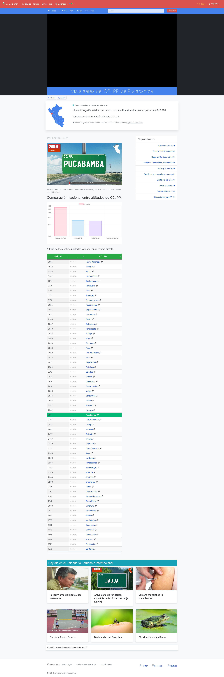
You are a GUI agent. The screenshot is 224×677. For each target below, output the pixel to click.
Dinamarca (90, 381)
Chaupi (89, 424)
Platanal (89, 429)
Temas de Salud (166, 185)
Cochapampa (92, 281)
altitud (58, 256)
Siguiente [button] (61, 98)
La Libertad (63, 11)
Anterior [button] (52, 98)
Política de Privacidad (86, 664)
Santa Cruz (91, 396)
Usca (88, 290)
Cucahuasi (90, 314)
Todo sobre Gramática (163, 151)
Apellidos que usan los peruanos (158, 174)
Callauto (89, 434)
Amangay (90, 295)
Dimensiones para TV (163, 197)
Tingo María (91, 501)
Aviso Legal (66, 664)
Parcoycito (90, 286)
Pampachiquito (92, 300)
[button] (72, 4)
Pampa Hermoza (93, 496)
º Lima (201, 4)
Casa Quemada (92, 448)
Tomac (89, 400)
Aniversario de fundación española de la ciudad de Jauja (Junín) (111, 598)
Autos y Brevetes (165, 168)
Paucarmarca (91, 305)
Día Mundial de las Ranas (152, 637)
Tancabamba (91, 463)
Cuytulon (90, 443)
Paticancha (90, 544)
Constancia (91, 534)
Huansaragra (91, 467)
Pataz (72, 11)
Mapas (53, 11)
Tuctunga (90, 343)
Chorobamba (91, 491)
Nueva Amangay (93, 262)
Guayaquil (90, 530)
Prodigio (89, 539)
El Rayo (89, 333)
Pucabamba (91, 415)
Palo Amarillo (91, 386)
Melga (88, 391)
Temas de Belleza (165, 191)
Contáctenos (106, 664)
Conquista (90, 525)
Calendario (62, 4)
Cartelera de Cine (165, 180)
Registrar (215, 3)
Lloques (89, 410)
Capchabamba (92, 310)
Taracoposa (91, 510)
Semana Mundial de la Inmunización (150, 596)
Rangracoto (91, 329)
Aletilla (89, 515)
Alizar (88, 338)
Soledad (89, 372)
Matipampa (91, 520)
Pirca (88, 348)
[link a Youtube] (172, 666)
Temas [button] (36, 4)
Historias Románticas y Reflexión (158, 162)
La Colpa (90, 458)
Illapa (88, 453)
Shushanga (90, 482)
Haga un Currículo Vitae (162, 157)
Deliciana (90, 367)
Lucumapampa (92, 420)
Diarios (27, 4)
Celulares (172, 11)
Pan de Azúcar (92, 353)
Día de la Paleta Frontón (63, 637)
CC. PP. (103, 256)
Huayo (79, 11)
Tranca (89, 439)
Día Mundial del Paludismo (108, 637)
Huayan (89, 376)
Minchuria (90, 506)
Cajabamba (91, 362)
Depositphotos (77, 647)
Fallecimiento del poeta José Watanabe (66, 596)
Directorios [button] (47, 4)
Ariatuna (89, 472)
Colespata (90, 324)
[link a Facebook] (157, 666)
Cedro (88, 319)
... (77, 256)
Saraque (89, 266)
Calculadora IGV (165, 145)
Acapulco (90, 405)
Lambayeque (91, 276)
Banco (88, 271)
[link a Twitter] (144, 666)
